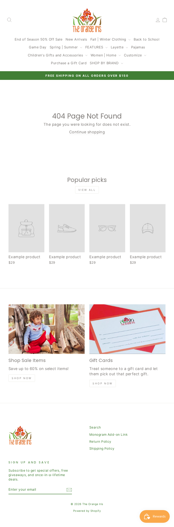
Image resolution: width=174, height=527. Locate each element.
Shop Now (22, 378)
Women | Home (104, 55)
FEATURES (94, 47)
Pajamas (138, 47)
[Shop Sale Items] (46, 329)
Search (95, 427)
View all (87, 189)
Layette (118, 47)
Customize (133, 55)
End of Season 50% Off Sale (39, 39)
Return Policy (100, 442)
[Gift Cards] (127, 329)
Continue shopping (87, 132)
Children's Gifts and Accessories (56, 55)
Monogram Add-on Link (108, 435)
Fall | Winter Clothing (108, 39)
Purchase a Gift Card (69, 63)
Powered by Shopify (87, 510)
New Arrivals (76, 39)
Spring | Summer (64, 47)
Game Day (37, 47)
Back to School (146, 39)
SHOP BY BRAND (105, 63)
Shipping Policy (102, 448)
